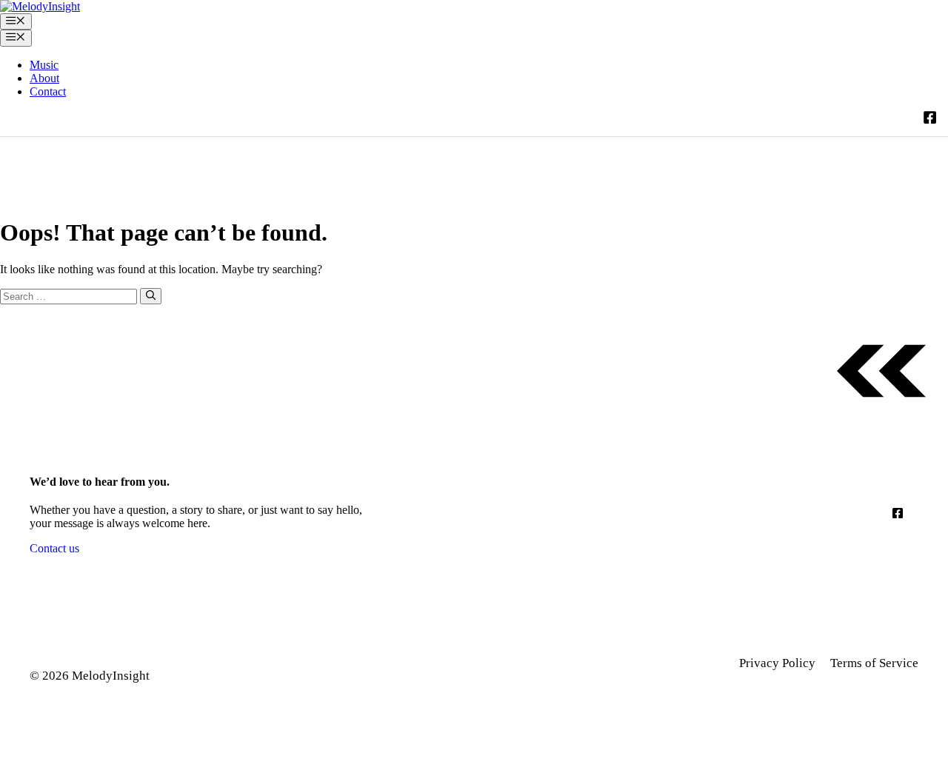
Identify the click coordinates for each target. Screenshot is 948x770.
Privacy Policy (777, 663)
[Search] (150, 296)
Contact (48, 91)
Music (44, 64)
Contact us (54, 548)
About (44, 78)
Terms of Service (874, 663)
